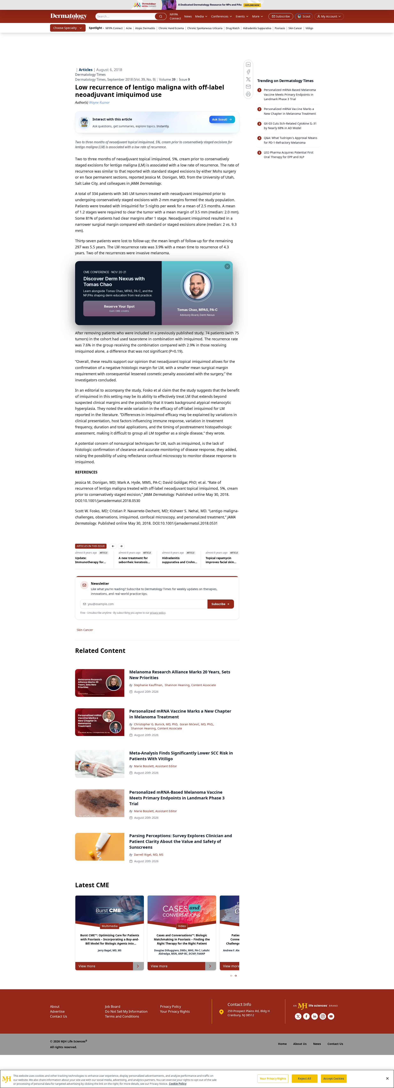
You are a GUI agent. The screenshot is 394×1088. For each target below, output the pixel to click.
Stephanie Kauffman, (148, 685)
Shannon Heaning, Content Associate (190, 685)
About (55, 1006)
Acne (129, 28)
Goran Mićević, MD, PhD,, (197, 724)
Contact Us (58, 1016)
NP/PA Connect (175, 16)
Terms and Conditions (122, 1016)
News (188, 16)
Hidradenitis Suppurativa (257, 28)
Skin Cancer (295, 28)
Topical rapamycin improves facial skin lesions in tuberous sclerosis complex (185, 560)
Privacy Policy (170, 1006)
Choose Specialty (65, 28)
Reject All (304, 1078)
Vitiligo (309, 28)
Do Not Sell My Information (126, 1011)
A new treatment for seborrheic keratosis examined (98, 560)
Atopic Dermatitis (145, 28)
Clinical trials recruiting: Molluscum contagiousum (231, 560)
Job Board (112, 1006)
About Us (300, 1044)
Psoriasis (280, 28)
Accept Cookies (333, 1078)
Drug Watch (232, 28)
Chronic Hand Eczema (171, 28)
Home (282, 1044)
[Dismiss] (227, 266)
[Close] (387, 1078)
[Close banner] (389, 5)
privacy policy (157, 613)
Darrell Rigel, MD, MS (148, 854)
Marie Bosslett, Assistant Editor (155, 766)
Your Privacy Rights (175, 1011)
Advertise (57, 1011)
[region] (197, 1079)
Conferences (219, 16)
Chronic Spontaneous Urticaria (204, 28)
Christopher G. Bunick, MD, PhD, (156, 724)
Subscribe (218, 604)
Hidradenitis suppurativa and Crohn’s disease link (144, 560)
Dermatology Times (90, 74)
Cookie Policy (177, 1084)
